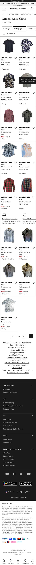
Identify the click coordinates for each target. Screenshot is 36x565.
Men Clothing (26, 14)
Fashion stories (9, 465)
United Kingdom (12, 552)
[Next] (23, 336)
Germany (28, 552)
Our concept (8, 389)
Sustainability (8, 456)
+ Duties (7, 65)
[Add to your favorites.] (15, 58)
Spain (16, 554)
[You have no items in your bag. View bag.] (31, 8)
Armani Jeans (14, 14)
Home (4, 14)
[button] (31, 8)
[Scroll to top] (31, 336)
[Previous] (13, 336)
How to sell (7, 419)
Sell (5, 416)
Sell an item (7, 426)
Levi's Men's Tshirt (17, 360)
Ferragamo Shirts (17, 352)
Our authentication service (13, 406)
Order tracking (8, 403)
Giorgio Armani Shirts (17, 347)
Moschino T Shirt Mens (17, 365)
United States (21, 552)
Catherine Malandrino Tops (18, 373)
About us (6, 453)
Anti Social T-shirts (16, 355)
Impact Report (8, 459)
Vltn (29, 370)
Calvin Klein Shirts (17, 345)
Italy (20, 554)
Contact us (7, 442)
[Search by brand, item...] (4, 9)
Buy (4, 399)
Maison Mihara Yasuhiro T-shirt (17, 363)
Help (5, 436)
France (5, 552)
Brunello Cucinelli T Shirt (17, 357)
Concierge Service (10, 392)
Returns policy (8, 409)
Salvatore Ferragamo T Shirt (14, 370)
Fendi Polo (26, 342)
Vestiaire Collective (12, 449)
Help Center (7, 439)
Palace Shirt (17, 368)
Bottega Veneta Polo (11, 342)
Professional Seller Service (13, 429)
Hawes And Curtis (17, 350)
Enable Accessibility (18, 1)
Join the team (8, 462)
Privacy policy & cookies (17, 497)
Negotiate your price (9, 219)
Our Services (8, 385)
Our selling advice (10, 422)
